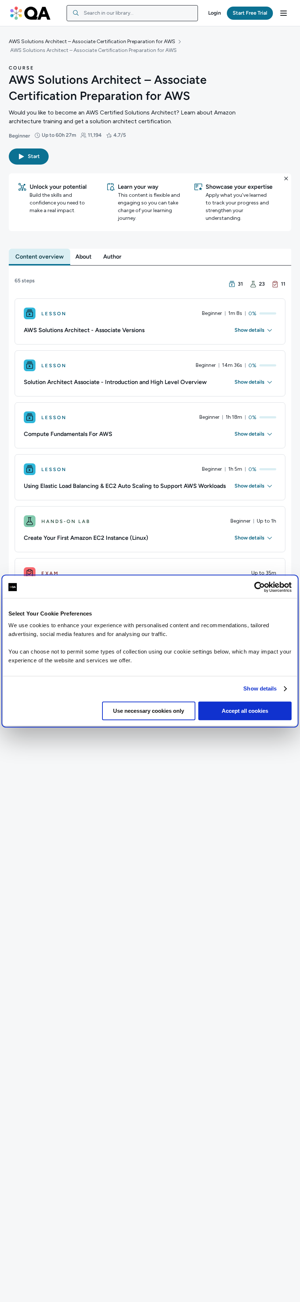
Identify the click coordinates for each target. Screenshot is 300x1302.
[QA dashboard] (30, 13)
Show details (260, 688)
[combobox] (132, 13)
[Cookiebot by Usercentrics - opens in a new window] (260, 587)
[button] (214, 13)
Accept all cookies (245, 711)
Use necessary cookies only (148, 711)
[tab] (40, 256)
